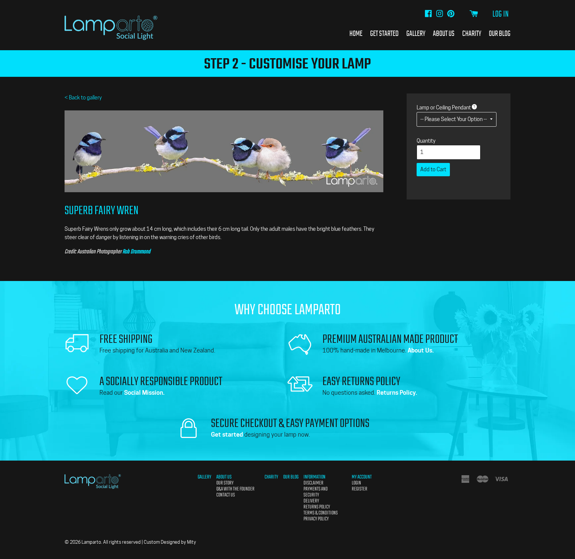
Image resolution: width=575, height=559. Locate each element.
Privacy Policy (316, 519)
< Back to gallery (83, 97)
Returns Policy (316, 507)
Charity (471, 33)
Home (355, 33)
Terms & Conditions (320, 513)
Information (314, 477)
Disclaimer (313, 483)
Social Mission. (144, 392)
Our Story (225, 483)
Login (356, 483)
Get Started (384, 33)
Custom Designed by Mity (170, 542)
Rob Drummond (136, 251)
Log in (500, 14)
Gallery (415, 33)
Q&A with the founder (235, 489)
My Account (362, 477)
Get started (227, 434)
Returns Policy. (397, 392)
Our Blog (499, 33)
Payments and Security (315, 492)
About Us (444, 33)
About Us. (421, 350)
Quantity (426, 141)
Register (359, 489)
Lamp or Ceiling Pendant (444, 107)
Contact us (225, 495)
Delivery (311, 501)
